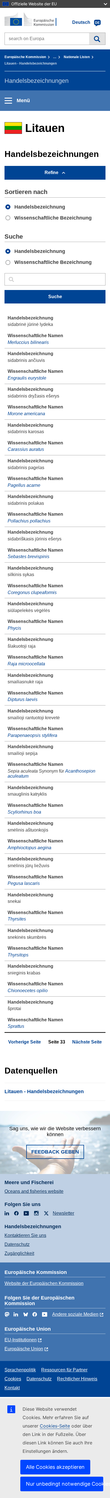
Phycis (14, 628)
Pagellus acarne (24, 485)
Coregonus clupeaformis (32, 592)
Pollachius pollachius (29, 521)
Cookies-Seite (55, 1426)
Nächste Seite (87, 1042)
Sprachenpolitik (20, 1369)
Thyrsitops (18, 955)
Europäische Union (24, 1348)
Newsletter (63, 1213)
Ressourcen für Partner (64, 1369)
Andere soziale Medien (75, 1314)
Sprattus (16, 1026)
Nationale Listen (77, 57)
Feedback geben (55, 1152)
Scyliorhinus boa (24, 812)
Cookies (13, 1378)
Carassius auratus (26, 449)
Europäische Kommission (25, 57)
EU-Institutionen (21, 1339)
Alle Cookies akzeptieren (55, 1467)
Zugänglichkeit (19, 1253)
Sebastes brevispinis (28, 556)
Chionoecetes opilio (28, 990)
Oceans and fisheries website (34, 1191)
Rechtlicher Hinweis (77, 1378)
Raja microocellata (26, 663)
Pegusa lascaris (24, 883)
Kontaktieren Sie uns (25, 1235)
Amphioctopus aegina (29, 847)
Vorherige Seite (24, 1042)
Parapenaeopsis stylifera (32, 735)
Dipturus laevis (23, 699)
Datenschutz (17, 1244)
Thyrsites (17, 919)
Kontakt (12, 1387)
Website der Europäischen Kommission (44, 1283)
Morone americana (26, 413)
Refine (51, 172)
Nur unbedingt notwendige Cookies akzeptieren (64, 1484)
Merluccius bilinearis (28, 342)
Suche (97, 39)
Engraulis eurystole (27, 378)
